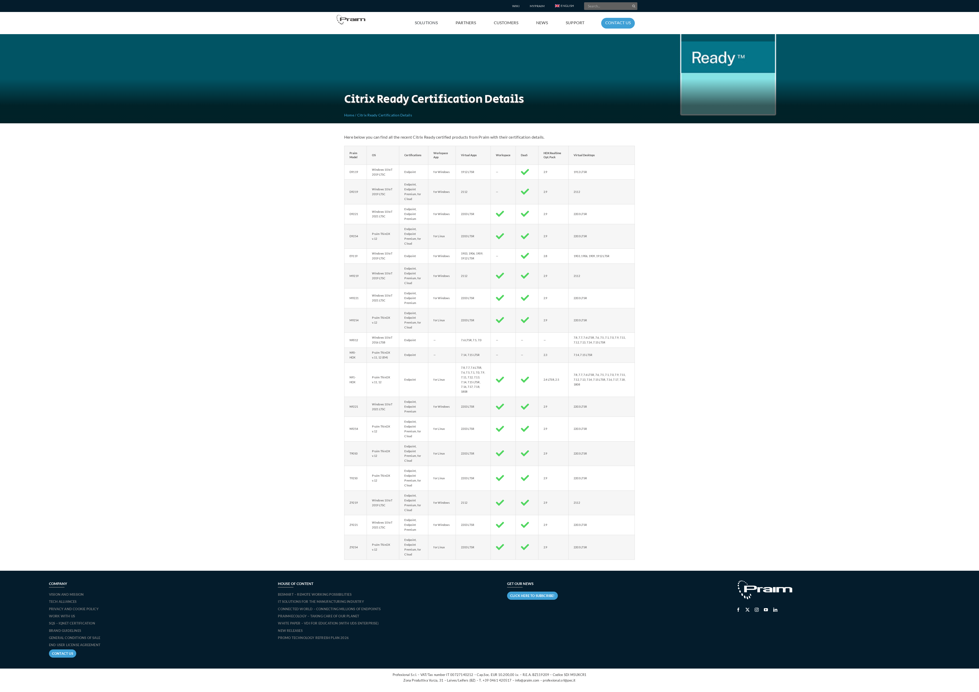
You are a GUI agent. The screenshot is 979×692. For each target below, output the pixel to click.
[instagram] (757, 610)
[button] (564, 6)
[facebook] (738, 610)
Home (349, 115)
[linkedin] (775, 610)
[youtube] (766, 610)
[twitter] (747, 610)
